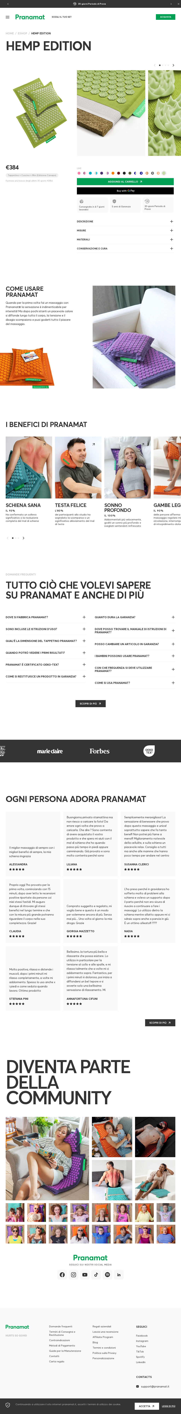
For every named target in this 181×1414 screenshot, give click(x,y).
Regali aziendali (102, 1326)
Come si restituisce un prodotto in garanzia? (41, 676)
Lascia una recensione (105, 1331)
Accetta (144, 1406)
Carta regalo (56, 1361)
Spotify (140, 1356)
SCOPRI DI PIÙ (88, 703)
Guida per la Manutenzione (65, 1350)
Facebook (142, 1335)
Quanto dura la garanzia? (115, 617)
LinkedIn (140, 1362)
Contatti (54, 1356)
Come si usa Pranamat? (112, 683)
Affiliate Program (103, 1337)
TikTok (140, 1351)
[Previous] (8, 3)
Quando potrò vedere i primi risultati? (35, 652)
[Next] (170, 3)
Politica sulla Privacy (104, 1353)
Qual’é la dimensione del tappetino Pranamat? (41, 641)
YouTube (141, 1346)
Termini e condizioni (104, 1347)
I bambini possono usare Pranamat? (122, 656)
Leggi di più (168, 1406)
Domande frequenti (60, 1326)
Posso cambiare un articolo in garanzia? (127, 644)
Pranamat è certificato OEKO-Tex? (32, 664)
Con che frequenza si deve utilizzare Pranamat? (123, 669)
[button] (8, 17)
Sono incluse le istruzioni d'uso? (31, 629)
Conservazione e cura (92, 248)
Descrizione (85, 221)
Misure (81, 230)
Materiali (83, 239)
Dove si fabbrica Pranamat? (27, 617)
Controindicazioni (59, 1340)
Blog (95, 1342)
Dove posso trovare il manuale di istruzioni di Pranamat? (130, 630)
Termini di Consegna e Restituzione (62, 1333)
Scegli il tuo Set (62, 17)
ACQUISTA (165, 17)
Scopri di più (158, 1022)
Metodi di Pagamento (62, 1345)
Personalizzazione (103, 1358)
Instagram (142, 1341)
